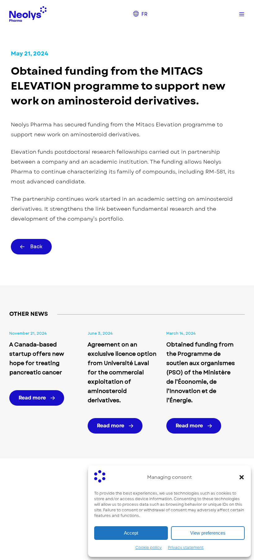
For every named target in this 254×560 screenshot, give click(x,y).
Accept (131, 533)
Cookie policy (148, 547)
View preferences (208, 533)
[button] (242, 477)
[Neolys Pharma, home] (27, 14)
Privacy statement (186, 547)
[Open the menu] (241, 14)
